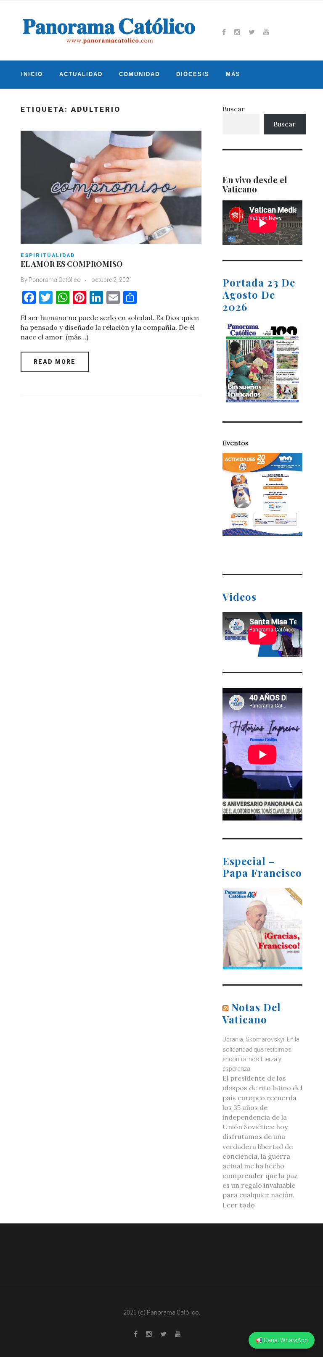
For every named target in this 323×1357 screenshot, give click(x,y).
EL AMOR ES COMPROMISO (72, 264)
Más (233, 74)
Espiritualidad (48, 255)
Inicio (32, 74)
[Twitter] (251, 32)
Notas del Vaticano (251, 1013)
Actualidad (81, 74)
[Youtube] (266, 32)
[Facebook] (224, 32)
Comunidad (139, 74)
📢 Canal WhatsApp (281, 1340)
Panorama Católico (55, 279)
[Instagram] (237, 32)
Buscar (233, 109)
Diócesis (192, 74)
